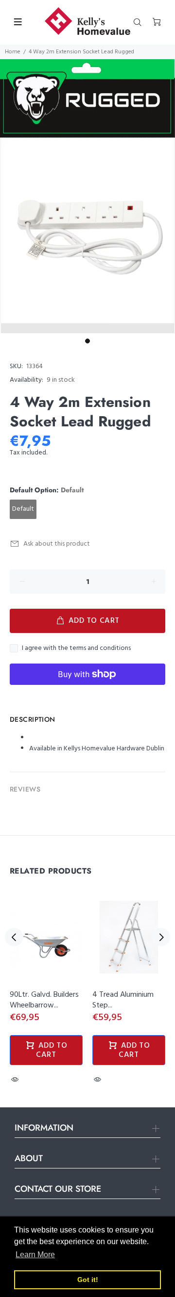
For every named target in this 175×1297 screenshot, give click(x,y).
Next (161, 937)
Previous (14, 937)
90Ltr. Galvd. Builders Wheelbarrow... (44, 1000)
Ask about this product (56, 544)
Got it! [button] (87, 1279)
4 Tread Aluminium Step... (123, 1000)
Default (23, 509)
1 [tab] (87, 341)
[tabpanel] (87, 196)
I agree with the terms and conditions (76, 648)
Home (12, 52)
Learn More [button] (35, 1254)
